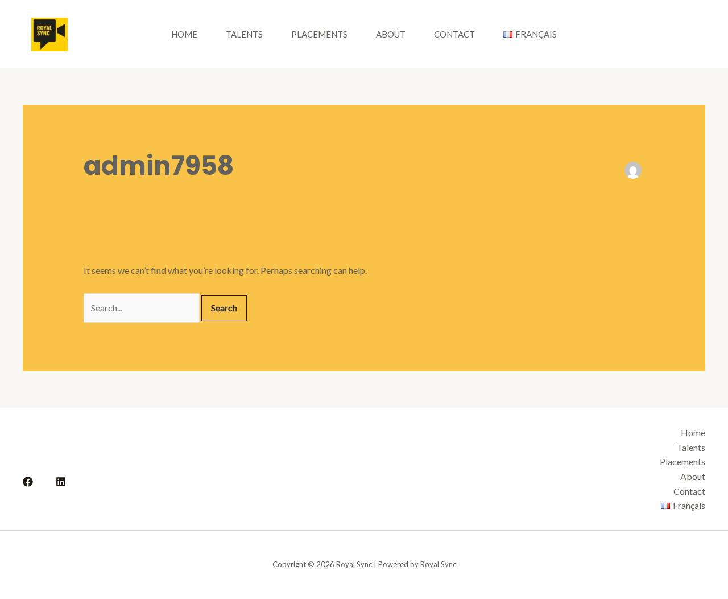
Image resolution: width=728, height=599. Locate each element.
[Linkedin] (61, 482)
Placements (319, 34)
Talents (244, 34)
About (391, 34)
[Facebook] (28, 482)
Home (184, 34)
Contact (454, 34)
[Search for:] (142, 307)
